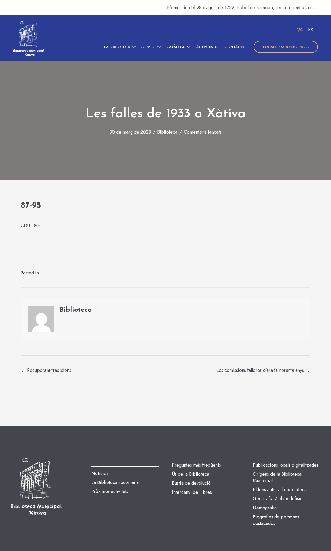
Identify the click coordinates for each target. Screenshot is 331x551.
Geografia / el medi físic (278, 498)
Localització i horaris (286, 46)
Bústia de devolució (191, 483)
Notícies (99, 473)
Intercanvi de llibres (192, 492)
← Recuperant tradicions (46, 370)
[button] (134, 46)
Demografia (265, 507)
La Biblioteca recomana (115, 482)
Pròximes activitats (109, 491)
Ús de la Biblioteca (190, 474)
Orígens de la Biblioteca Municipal (277, 477)
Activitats (206, 46)
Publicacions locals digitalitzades (285, 465)
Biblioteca (167, 132)
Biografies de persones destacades (276, 520)
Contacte (235, 46)
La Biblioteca (117, 46)
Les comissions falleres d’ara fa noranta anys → (263, 370)
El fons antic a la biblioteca (280, 489)
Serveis (148, 46)
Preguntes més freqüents (196, 465)
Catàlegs (176, 46)
